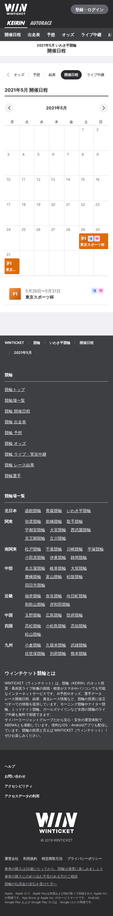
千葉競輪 (54, 548)
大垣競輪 (79, 568)
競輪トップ (15, 389)
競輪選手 (13, 475)
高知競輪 (79, 625)
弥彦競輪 (33, 521)
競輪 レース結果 (19, 464)
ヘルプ (10, 766)
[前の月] (9, 108)
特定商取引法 (52, 858)
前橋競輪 (54, 521)
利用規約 (30, 858)
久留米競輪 (56, 644)
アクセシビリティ (18, 786)
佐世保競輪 (35, 653)
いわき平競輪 (79, 510)
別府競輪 (58, 653)
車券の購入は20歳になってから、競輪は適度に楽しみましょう (54, 869)
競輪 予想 (13, 432)
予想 (51, 34)
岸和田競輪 (60, 604)
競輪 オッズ (15, 443)
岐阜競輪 (58, 568)
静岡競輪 (79, 557)
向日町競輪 (77, 595)
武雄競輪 (79, 644)
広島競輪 (54, 615)
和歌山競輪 (35, 604)
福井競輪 (33, 595)
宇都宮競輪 (35, 529)
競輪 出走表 (15, 421)
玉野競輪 (33, 615)
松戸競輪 (33, 548)
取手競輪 (75, 521)
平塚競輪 (96, 548)
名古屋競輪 (35, 568)
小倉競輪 (33, 644)
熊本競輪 (79, 653)
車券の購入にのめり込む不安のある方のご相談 (41, 876)
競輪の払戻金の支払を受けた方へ (31, 884)
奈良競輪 (54, 595)
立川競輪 (58, 538)
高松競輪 (33, 625)
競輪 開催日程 (17, 411)
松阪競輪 (75, 576)
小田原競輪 (35, 557)
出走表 (34, 34)
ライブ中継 (91, 34)
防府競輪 (75, 615)
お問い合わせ (15, 776)
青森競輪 (54, 510)
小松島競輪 (56, 625)
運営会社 (12, 858)
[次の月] (103, 108)
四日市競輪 (35, 585)
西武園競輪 (81, 529)
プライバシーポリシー (84, 858)
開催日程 (13, 34)
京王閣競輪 (35, 538)
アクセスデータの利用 (22, 796)
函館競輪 (33, 510)
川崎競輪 (75, 548)
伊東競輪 (58, 557)
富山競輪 (54, 576)
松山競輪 (33, 634)
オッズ (68, 34)
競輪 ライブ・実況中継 (25, 454)
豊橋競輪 (33, 576)
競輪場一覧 (15, 400)
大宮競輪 (58, 529)
